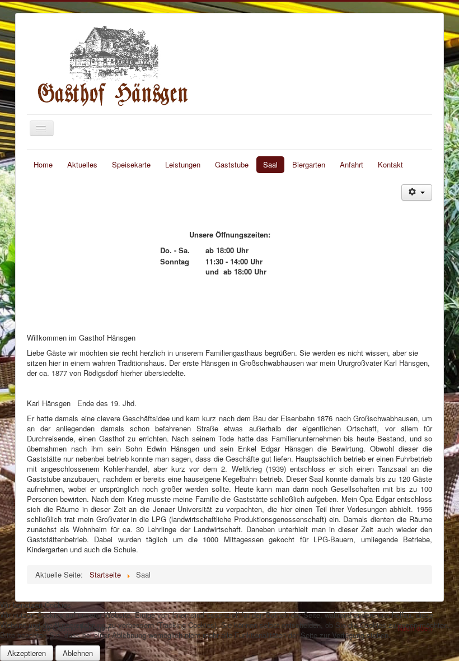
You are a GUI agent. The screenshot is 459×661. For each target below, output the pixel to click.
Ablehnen (78, 653)
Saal (270, 164)
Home (43, 164)
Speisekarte (131, 164)
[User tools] (416, 192)
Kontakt (390, 164)
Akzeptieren (26, 653)
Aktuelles (82, 164)
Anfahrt (351, 164)
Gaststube (232, 164)
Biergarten (308, 164)
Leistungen (182, 164)
